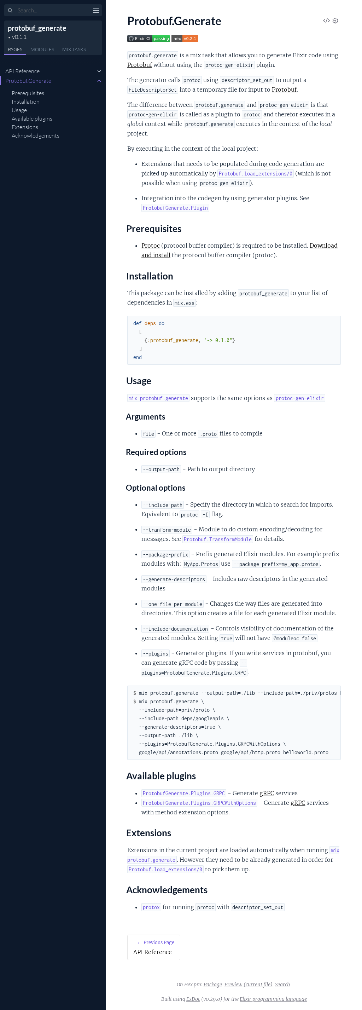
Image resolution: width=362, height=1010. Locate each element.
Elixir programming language (273, 999)
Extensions (25, 127)
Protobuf (139, 64)
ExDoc (193, 999)
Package (213, 984)
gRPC (266, 793)
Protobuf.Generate (28, 80)
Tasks (74, 49)
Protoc (150, 245)
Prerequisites (28, 93)
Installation (26, 101)
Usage (19, 110)
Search (282, 984)
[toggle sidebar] (96, 11)
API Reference (22, 71)
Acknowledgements (35, 135)
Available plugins (32, 118)
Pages (15, 49)
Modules (42, 49)
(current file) (258, 984)
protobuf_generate (37, 28)
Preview (233, 984)
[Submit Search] (10, 10)
